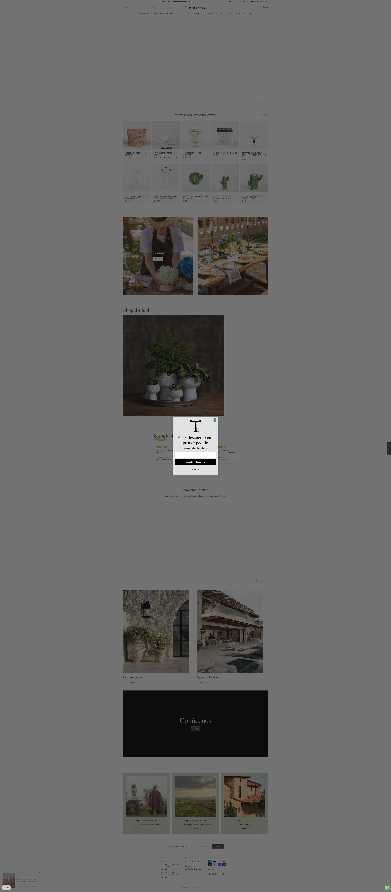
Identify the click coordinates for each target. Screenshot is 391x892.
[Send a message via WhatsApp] (387, 888)
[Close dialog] (215, 420)
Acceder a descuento (195, 462)
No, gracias (195, 469)
